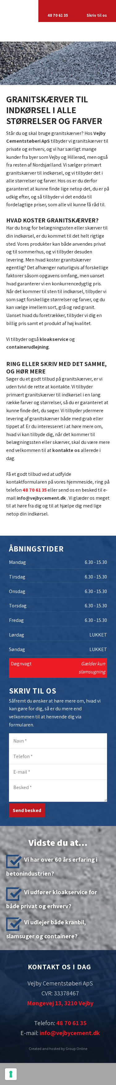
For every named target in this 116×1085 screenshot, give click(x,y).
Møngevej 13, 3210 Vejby (60, 1003)
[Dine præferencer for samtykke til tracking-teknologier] (11, 1074)
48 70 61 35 (35, 490)
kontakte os (66, 450)
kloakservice (54, 339)
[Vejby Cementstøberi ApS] (58, 31)
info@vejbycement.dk (41, 498)
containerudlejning (27, 347)
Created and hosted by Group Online (58, 1048)
